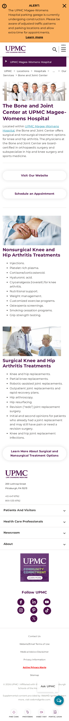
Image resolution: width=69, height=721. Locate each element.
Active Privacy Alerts (34, 667)
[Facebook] (20, 602)
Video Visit (41, 717)
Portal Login (55, 717)
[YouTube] (46, 602)
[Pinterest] (33, 610)
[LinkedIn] (33, 602)
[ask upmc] (59, 700)
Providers (27, 717)
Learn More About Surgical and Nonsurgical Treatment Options (34, 453)
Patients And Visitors (20, 510)
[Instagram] (20, 610)
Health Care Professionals (23, 521)
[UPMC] (15, 49)
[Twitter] (33, 618)
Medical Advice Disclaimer (34, 651)
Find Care (14, 717)
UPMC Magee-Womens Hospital (30, 62)
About (8, 544)
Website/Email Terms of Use (34, 644)
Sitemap (34, 675)
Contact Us (34, 636)
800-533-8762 (12, 500)
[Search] (55, 49)
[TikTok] (47, 611)
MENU (63, 45)
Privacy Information (34, 659)
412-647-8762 (12, 496)
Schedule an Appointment (34, 193)
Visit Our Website (34, 175)
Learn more (34, 37)
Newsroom (12, 532)
